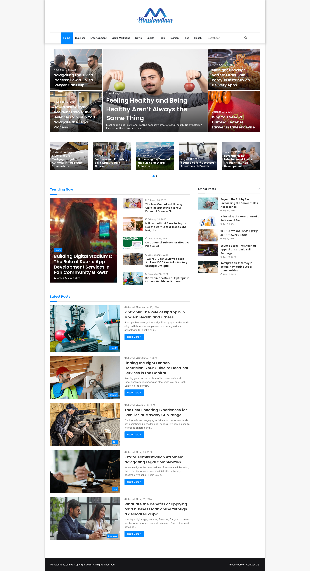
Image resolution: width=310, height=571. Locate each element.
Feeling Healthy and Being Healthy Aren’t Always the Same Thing (146, 109)
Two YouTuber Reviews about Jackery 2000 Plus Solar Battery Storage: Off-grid (166, 262)
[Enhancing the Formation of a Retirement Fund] (208, 221)
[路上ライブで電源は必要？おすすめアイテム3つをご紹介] (208, 235)
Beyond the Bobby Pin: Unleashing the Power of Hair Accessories (239, 203)
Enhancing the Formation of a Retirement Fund (239, 218)
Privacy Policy (236, 564)
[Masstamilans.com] (155, 16)
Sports (150, 37)
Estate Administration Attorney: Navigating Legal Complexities (154, 460)
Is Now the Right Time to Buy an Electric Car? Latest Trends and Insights (166, 227)
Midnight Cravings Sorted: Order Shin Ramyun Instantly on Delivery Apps (231, 77)
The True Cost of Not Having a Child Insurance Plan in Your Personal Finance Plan (164, 207)
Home (66, 37)
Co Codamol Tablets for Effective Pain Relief (167, 244)
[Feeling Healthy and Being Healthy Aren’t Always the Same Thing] (155, 90)
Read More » (134, 336)
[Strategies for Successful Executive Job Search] (198, 156)
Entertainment (98, 37)
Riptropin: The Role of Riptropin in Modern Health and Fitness (167, 279)
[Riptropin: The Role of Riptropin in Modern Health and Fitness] (133, 278)
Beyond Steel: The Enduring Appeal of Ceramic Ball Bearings (238, 249)
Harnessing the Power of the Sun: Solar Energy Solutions (154, 162)
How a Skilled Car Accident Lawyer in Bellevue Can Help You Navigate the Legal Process (74, 117)
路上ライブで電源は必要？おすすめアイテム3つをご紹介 (239, 233)
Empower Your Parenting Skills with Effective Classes (111, 162)
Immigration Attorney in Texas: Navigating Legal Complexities (236, 266)
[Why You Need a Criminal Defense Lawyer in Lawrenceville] (234, 111)
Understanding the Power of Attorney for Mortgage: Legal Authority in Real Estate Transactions (69, 159)
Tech (162, 37)
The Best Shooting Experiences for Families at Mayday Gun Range (156, 412)
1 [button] (153, 176)
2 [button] (156, 176)
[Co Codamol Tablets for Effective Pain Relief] (133, 243)
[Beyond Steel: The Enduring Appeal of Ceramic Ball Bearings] (208, 250)
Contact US (252, 564)
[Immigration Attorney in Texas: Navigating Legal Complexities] (208, 267)
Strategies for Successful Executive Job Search (198, 164)
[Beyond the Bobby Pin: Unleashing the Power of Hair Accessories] (208, 204)
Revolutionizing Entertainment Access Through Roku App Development (238, 161)
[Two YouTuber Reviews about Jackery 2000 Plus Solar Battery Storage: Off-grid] (133, 259)
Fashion (174, 37)
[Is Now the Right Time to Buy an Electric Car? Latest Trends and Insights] (133, 224)
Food (186, 37)
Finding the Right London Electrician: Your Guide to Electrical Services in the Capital (156, 367)
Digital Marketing (121, 37)
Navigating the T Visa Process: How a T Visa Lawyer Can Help (73, 80)
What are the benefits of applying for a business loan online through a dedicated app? (156, 509)
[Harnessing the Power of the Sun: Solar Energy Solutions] (155, 156)
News (138, 37)
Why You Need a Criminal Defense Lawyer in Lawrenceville (233, 122)
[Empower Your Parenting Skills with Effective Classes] (112, 156)
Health (198, 37)
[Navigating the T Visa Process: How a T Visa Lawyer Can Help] (76, 69)
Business (80, 37)
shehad (60, 278)
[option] (155, 91)
